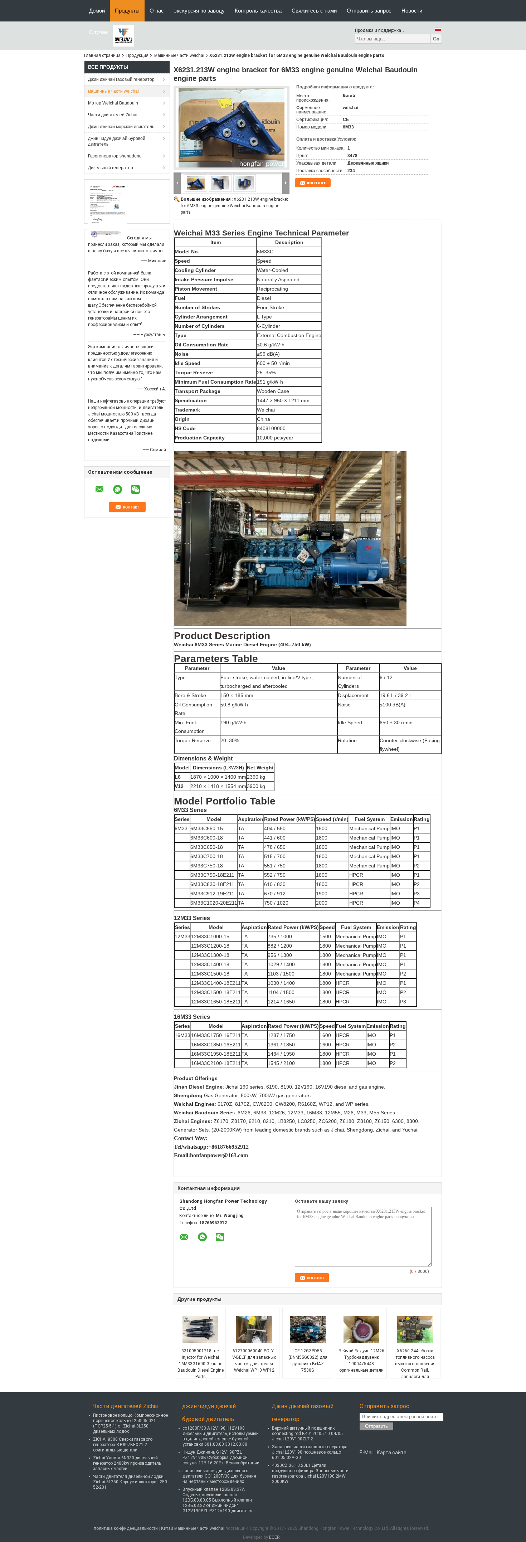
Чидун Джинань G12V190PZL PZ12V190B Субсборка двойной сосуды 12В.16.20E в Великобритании (220, 1457)
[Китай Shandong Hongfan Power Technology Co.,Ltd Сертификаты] (107, 210)
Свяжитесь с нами (314, 11)
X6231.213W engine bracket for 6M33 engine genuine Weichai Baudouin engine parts (234, 206)
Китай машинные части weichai (192, 1528)
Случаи (98, 32)
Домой (97, 11)
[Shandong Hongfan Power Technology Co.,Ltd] (123, 35)
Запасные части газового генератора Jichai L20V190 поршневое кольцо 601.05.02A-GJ (309, 1452)
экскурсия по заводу (199, 11)
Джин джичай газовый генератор (121, 79)
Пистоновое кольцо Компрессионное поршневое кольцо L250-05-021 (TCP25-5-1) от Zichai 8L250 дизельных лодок (130, 1423)
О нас (157, 11)
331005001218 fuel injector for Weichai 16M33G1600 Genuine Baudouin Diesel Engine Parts (200, 1363)
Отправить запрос (369, 11)
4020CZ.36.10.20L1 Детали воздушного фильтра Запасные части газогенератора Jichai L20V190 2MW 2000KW (310, 1473)
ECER (274, 1537)
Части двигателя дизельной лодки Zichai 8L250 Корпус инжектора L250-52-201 (130, 1482)
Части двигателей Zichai (112, 114)
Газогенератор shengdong (115, 156)
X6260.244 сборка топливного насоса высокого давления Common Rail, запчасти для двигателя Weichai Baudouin (415, 1370)
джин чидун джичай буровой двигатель (116, 141)
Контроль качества (258, 11)
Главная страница (102, 55)
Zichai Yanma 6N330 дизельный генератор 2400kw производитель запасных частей (127, 1463)
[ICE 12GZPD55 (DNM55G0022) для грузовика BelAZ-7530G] (308, 1330)
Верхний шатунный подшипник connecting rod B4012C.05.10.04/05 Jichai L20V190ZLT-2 (307, 1433)
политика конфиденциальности (126, 1528)
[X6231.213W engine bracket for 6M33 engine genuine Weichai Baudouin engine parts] (231, 127)
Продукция (137, 55)
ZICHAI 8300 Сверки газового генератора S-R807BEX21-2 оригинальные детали (122, 1445)
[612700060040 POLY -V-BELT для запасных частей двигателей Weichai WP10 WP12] (254, 1330)
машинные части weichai (179, 55)
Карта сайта (391, 1452)
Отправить (376, 1426)
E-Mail (367, 1452)
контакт (316, 182)
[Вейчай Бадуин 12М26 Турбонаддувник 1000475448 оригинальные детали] (361, 1330)
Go (436, 39)
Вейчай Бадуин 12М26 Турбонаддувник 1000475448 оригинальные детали (361, 1360)
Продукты (127, 11)
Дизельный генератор (110, 167)
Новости (411, 11)
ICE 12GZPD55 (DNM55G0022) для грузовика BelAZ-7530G (307, 1360)
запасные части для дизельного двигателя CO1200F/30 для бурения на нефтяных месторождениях (219, 1476)
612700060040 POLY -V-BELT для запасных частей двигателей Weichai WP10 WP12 (254, 1360)
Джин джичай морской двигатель (121, 126)
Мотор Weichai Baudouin (113, 103)
